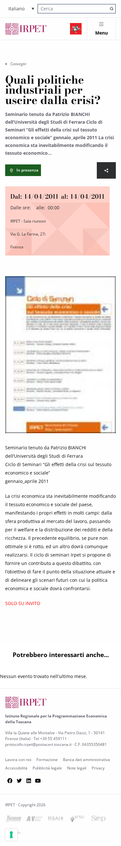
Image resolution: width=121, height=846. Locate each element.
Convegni (18, 64)
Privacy (98, 768)
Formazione (47, 759)
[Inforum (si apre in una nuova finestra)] (13, 820)
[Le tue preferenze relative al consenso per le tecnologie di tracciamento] (11, 835)
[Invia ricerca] (111, 8)
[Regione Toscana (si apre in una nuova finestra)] (76, 29)
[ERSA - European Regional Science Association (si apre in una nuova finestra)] (77, 820)
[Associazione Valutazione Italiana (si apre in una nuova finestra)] (34, 820)
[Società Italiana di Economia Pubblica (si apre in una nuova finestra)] (98, 820)
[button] (21, 8)
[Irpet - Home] (25, 29)
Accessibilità (16, 768)
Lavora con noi (18, 759)
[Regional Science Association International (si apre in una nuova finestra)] (56, 820)
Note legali (76, 768)
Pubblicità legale (47, 768)
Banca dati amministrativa (86, 759)
